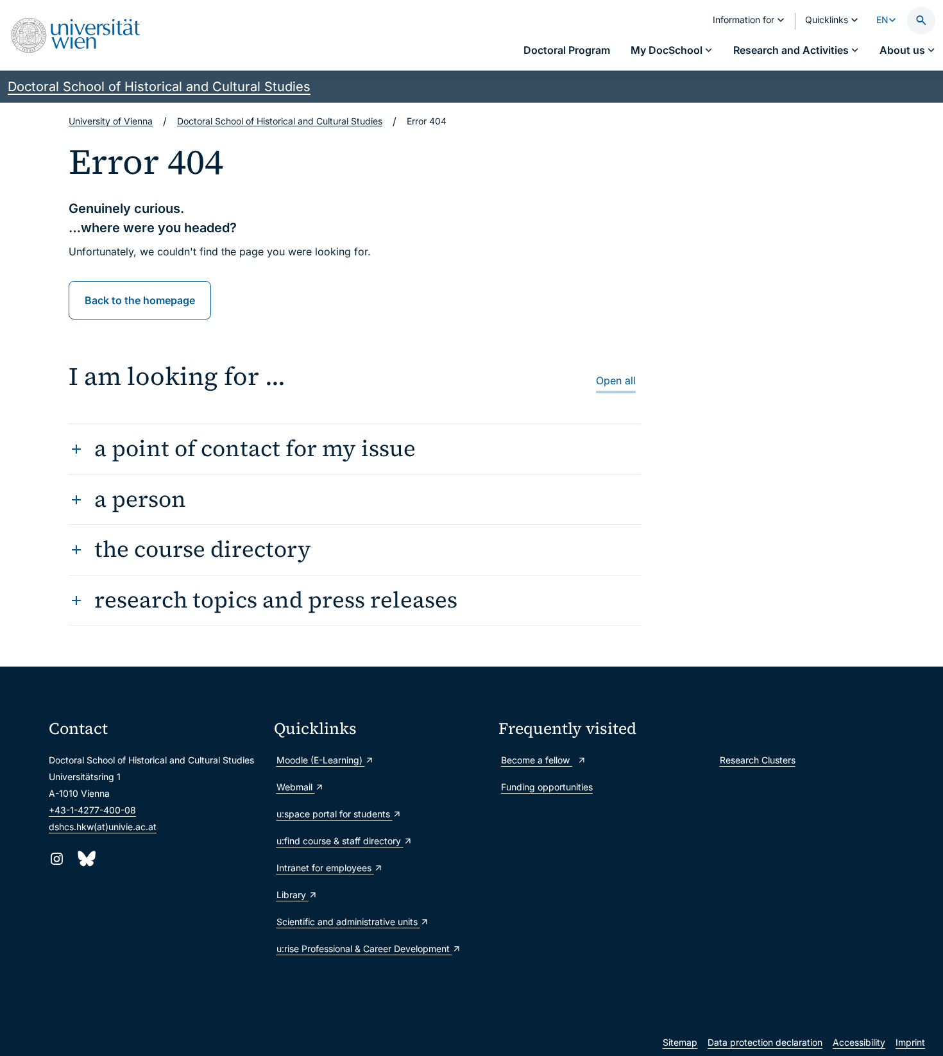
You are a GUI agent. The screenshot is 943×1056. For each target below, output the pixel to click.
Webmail (295, 786)
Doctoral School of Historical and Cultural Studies (159, 86)
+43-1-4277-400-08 (92, 810)
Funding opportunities (547, 786)
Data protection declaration (765, 1042)
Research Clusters (757, 759)
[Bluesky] (85, 858)
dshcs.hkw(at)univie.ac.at (103, 826)
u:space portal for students (334, 813)
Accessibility (859, 1042)
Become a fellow (536, 759)
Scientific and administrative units (348, 921)
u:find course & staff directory (340, 840)
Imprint (910, 1042)
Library (292, 894)
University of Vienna (111, 120)
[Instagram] (57, 858)
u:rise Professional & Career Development (364, 948)
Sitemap (680, 1042)
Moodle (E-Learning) (320, 759)
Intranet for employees (325, 867)
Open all (616, 380)
